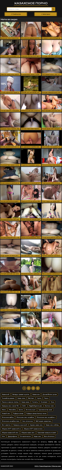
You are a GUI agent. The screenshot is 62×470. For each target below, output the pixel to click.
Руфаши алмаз (18, 413)
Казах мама (25, 402)
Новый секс (6, 413)
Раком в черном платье (10, 402)
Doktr (24, 406)
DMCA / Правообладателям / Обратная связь (48, 466)
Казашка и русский (20, 425)
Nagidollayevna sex (35, 406)
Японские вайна (8, 417)
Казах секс (37, 436)
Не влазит (44, 402)
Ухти (3, 436)
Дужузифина (12, 436)
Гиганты (35, 402)
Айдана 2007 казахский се (11, 429)
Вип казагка (6, 425)
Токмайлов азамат (8, 398)
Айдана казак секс (28, 432)
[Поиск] (53, 9)
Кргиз (21, 409)
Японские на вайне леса (10, 421)
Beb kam (31, 398)
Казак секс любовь (52, 425)
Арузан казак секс (36, 425)
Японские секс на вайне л (46, 417)
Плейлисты (16, 14)
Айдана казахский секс (10, 432)
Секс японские (27, 421)
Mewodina (12, 409)
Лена (52, 402)
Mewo (4, 409)
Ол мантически (25, 436)
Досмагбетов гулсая (50, 394)
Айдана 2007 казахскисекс (33, 429)
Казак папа (21, 398)
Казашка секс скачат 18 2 (10, 406)
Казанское (36, 394)
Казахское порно (31, 3)
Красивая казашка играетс (47, 432)
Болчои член (49, 406)
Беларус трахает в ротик (20, 394)
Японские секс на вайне (25, 417)
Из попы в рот (31, 409)
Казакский (5, 394)
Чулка (39, 398)
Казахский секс (7, 466)
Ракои (46, 398)
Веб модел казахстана (43, 421)
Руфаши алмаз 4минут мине (36, 413)
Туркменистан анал (45, 409)
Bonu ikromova (49, 436)
